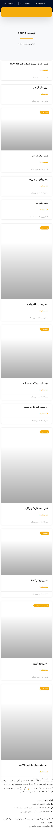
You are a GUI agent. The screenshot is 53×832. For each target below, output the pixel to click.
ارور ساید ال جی (40, 87)
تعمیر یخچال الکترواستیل (37, 304)
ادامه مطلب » (44, 70)
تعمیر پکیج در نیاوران (38, 179)
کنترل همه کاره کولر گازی (36, 508)
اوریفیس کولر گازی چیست (36, 407)
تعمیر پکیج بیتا (42, 203)
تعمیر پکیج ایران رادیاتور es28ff (33, 765)
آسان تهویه (31, 44)
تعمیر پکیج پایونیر (40, 663)
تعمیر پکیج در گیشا (39, 580)
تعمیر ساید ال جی (40, 156)
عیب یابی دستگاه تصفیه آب (35, 383)
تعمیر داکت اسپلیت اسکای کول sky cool (29, 64)
